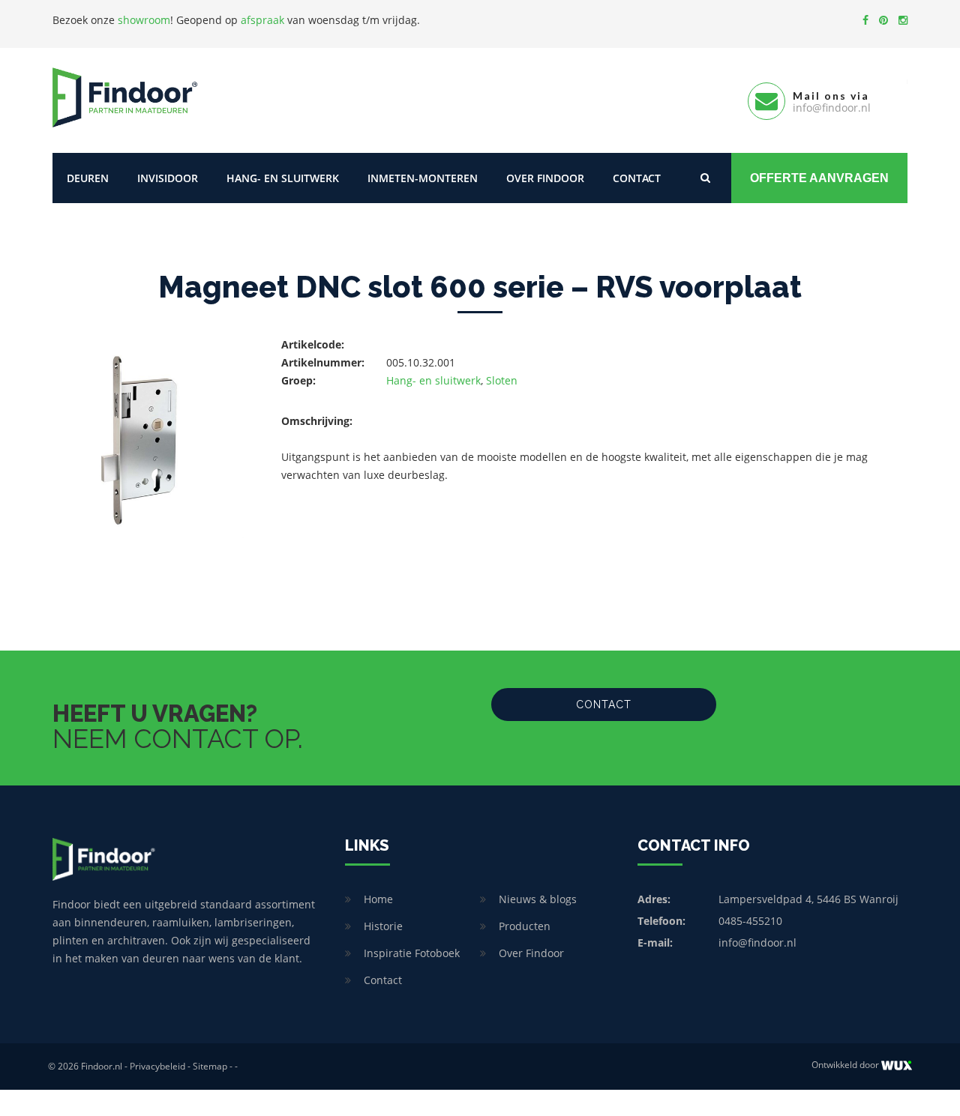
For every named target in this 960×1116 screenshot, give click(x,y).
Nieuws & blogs (538, 899)
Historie (383, 926)
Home (378, 899)
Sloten (502, 380)
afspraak (262, 20)
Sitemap (210, 1066)
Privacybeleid (157, 1066)
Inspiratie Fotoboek (412, 953)
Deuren (88, 178)
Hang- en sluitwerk (282, 178)
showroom (144, 20)
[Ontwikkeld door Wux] (896, 1065)
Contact (637, 178)
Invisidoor (167, 178)
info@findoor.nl (757, 942)
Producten (524, 926)
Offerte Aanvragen (819, 178)
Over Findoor (545, 178)
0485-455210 (750, 921)
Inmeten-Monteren (423, 178)
